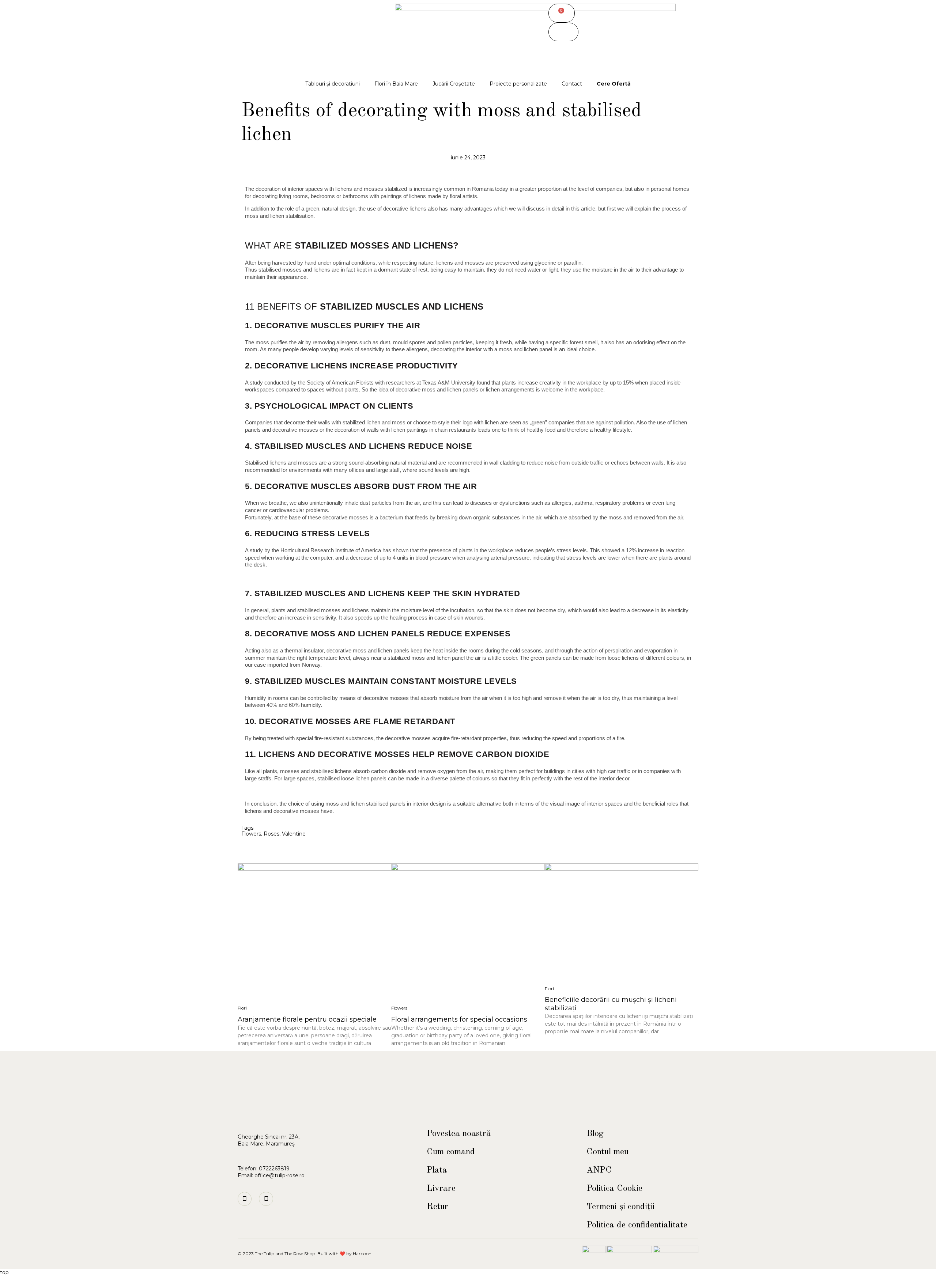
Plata (437, 1170)
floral (455, 196)
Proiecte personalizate (518, 83)
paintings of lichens (403, 196)
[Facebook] (266, 1199)
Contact (572, 83)
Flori (242, 1008)
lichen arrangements (510, 389)
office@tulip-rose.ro (279, 1175)
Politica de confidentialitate (636, 1225)
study (256, 382)
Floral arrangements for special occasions (459, 1019)
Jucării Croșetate (454, 83)
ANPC (599, 1170)
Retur (437, 1207)
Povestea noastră (459, 1133)
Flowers (251, 833)
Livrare (441, 1188)
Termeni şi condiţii (620, 1207)
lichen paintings (409, 430)
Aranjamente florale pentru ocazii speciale (307, 1019)
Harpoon (362, 1253)
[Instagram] (245, 1199)
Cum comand (451, 1152)
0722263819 (274, 1168)
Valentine (294, 833)
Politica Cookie (614, 1188)
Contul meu (607, 1152)
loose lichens (623, 658)
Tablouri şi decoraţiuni (332, 83)
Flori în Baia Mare (396, 83)
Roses (271, 833)
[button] (563, 32)
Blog (595, 1133)
